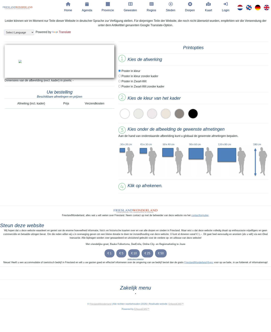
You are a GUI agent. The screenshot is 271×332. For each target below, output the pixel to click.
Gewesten (130, 10)
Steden (170, 10)
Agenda (87, 10)
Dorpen (190, 10)
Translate (65, 32)
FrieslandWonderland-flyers (198, 262)
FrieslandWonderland (100, 304)
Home (68, 10)
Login (225, 10)
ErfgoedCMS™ (176, 304)
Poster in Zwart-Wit (133, 81)
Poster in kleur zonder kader (139, 76)
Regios (151, 10)
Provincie (108, 10)
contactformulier (200, 215)
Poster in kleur (130, 71)
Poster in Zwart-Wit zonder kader (142, 86)
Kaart (208, 10)
